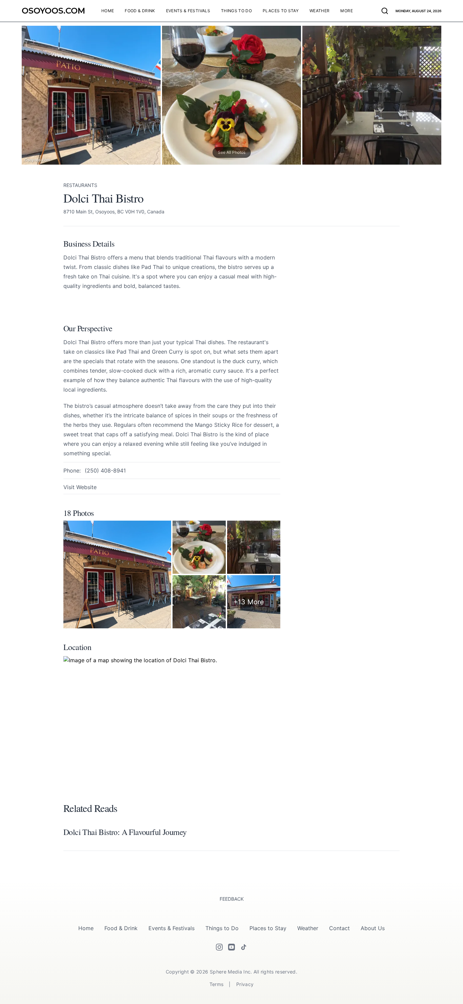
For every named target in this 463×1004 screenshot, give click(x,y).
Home (86, 928)
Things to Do (222, 928)
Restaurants (80, 185)
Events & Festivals (171, 928)
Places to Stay (267, 928)
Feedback (232, 899)
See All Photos (231, 152)
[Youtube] (231, 947)
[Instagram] (219, 947)
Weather (307, 928)
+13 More (249, 602)
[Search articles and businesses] (384, 11)
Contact (339, 928)
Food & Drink (121, 928)
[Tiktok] (243, 947)
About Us (373, 928)
